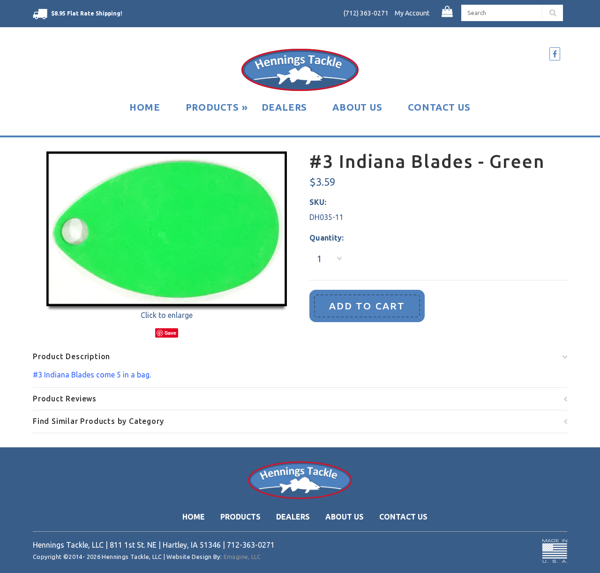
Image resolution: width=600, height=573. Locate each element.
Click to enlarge (167, 315)
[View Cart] (448, 12)
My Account (412, 13)
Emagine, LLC (242, 556)
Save (170, 332)
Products (217, 107)
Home (144, 107)
